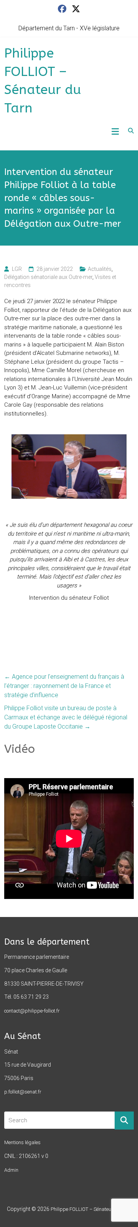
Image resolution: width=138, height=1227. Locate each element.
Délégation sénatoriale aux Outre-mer (48, 277)
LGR (17, 269)
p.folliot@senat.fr (22, 1092)
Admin (11, 1170)
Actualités (100, 269)
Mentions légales (22, 1142)
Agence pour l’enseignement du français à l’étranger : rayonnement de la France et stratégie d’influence (64, 686)
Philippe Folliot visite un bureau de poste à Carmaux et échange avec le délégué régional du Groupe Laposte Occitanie (65, 717)
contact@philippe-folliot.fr (32, 1011)
